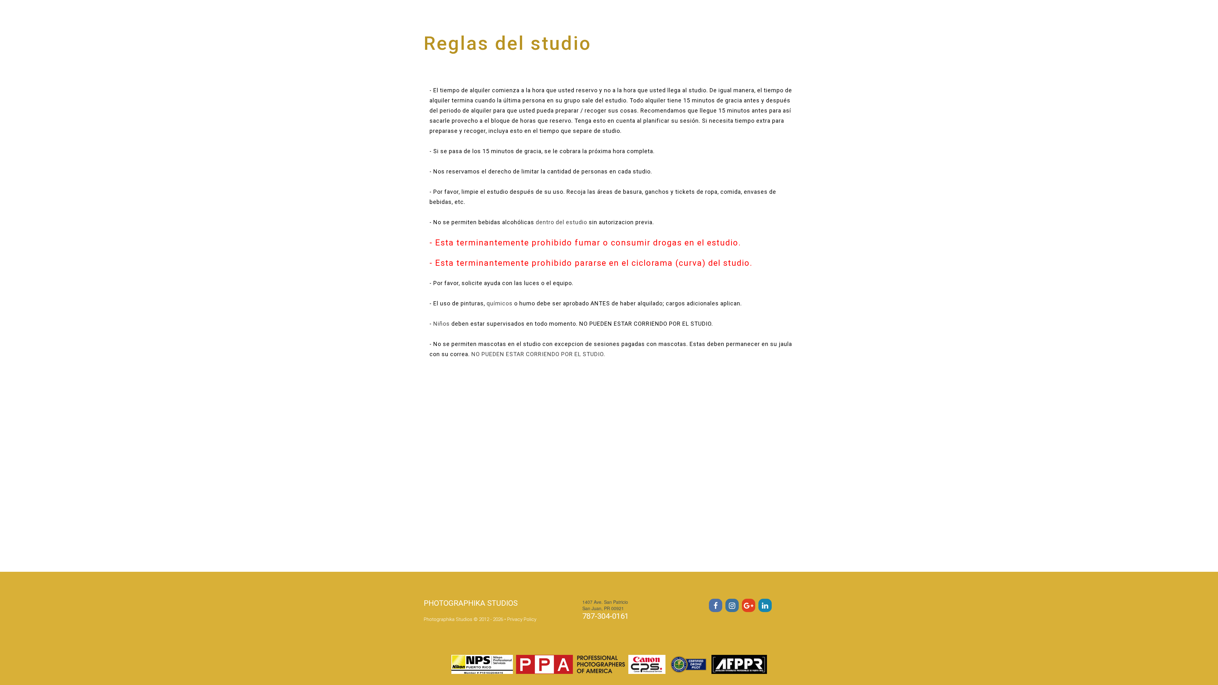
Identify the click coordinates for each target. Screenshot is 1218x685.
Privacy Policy (521, 619)
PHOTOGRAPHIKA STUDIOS (471, 603)
